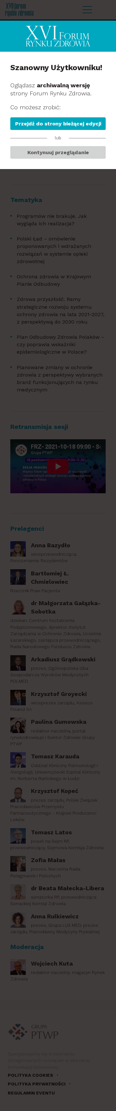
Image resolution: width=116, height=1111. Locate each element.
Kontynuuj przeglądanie (58, 152)
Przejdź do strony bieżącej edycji (58, 124)
